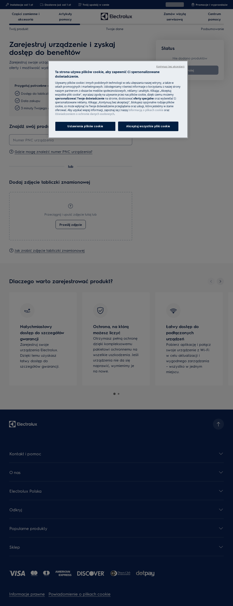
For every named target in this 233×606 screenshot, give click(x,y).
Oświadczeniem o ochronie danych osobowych (84, 114)
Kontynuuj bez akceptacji (170, 66)
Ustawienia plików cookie (85, 126)
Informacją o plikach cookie (145, 110)
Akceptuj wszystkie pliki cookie (148, 126)
